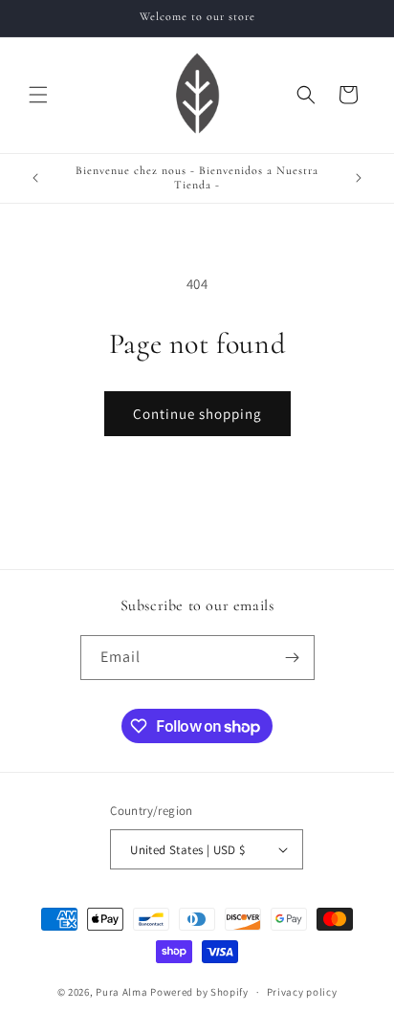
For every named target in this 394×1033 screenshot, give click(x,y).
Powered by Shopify (199, 992)
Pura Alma (121, 992)
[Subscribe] (293, 657)
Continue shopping (197, 414)
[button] (38, 95)
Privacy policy (302, 992)
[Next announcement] (359, 178)
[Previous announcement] (35, 178)
